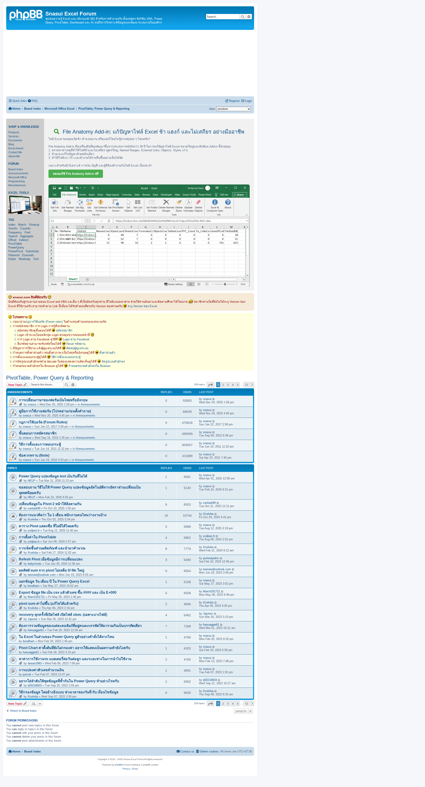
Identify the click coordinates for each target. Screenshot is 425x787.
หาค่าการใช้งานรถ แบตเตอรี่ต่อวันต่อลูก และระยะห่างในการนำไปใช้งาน (75, 659)
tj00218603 (35, 685)
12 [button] (246, 385)
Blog (11, 144)
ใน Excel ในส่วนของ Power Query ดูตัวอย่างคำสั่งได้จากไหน (66, 637)
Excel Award (15, 148)
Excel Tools (18, 192)
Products (13, 132)
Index (11, 224)
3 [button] (228, 385)
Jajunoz (33, 619)
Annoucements (90, 404)
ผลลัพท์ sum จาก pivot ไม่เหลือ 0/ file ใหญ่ (51, 570)
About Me (14, 156)
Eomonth (28, 255)
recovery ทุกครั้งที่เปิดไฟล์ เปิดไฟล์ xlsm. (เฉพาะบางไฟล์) (63, 614)
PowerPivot (15, 251)
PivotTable (15, 243)
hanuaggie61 (36, 630)
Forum (13, 163)
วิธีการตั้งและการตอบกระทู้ (40, 444)
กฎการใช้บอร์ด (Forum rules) (44, 321)
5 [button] (237, 385)
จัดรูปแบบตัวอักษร (113, 361)
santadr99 (34, 508)
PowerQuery (16, 247)
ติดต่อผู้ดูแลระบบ (77, 348)
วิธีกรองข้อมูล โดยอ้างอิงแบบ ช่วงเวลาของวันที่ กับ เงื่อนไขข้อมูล (68, 692)
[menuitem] (33, 101)
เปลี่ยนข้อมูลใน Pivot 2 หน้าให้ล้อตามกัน (50, 504)
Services (13, 136)
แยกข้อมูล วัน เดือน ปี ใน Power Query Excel (54, 581)
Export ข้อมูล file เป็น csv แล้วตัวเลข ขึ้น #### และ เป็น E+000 (67, 592)
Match (22, 224)
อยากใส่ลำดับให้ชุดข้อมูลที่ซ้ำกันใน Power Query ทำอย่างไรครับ (69, 681)
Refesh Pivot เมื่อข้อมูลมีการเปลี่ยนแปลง (51, 559)
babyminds (35, 563)
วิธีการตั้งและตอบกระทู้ (66, 357)
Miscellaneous (17, 185)
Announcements (18, 173)
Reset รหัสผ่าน (75, 343)
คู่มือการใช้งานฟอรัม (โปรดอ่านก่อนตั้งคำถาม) (55, 411)
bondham (33, 585)
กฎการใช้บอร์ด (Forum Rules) (43, 422)
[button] (210, 384)
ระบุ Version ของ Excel (142, 306)
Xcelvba (33, 519)
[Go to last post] (213, 399)
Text (36, 259)
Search (12, 236)
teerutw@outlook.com (42, 574)
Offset (12, 240)
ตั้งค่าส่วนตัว (107, 352)
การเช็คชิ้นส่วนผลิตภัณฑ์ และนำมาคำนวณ (52, 548)
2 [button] (223, 385)
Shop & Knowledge (23, 126)
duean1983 (35, 663)
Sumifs (12, 228)
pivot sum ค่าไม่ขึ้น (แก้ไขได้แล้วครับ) (48, 603)
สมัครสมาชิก (64, 330)
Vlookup (34, 224)
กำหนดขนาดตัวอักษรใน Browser (89, 366)
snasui (32, 404)
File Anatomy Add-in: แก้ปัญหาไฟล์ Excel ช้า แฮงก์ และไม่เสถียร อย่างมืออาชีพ (152, 132)
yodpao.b (33, 530)
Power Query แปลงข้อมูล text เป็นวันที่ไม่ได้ (53, 476)
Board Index (15, 169)
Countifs (25, 228)
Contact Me (15, 152)
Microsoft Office (17, 177)
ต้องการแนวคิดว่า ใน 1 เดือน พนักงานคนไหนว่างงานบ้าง (62, 515)
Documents (15, 140)
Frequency (15, 232)
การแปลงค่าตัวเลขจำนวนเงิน (41, 670)
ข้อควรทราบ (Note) (34, 455)
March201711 (36, 597)
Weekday (25, 259)
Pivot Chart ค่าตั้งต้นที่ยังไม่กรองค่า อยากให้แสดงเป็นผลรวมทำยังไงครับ (74, 648)
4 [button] (233, 385)
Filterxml (13, 255)
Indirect (24, 240)
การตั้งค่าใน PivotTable (37, 537)
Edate (12, 259)
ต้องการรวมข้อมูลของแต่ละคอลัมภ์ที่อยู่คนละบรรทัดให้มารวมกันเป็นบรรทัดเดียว (80, 626)
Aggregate (26, 236)
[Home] (26, 14)
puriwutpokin (211, 558)
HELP (31, 480)
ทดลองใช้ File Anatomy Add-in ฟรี (76, 173)
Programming (16, 181)
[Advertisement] (130, 63)
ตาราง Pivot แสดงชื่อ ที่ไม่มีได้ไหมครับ (48, 526)
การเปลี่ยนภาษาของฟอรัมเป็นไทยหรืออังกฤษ (53, 400)
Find (27, 232)
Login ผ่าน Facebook (76, 339)
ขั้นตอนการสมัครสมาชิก (38, 433)
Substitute (32, 251)
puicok (27, 674)
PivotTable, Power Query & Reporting (49, 378)
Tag (11, 219)
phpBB (118, 765)
